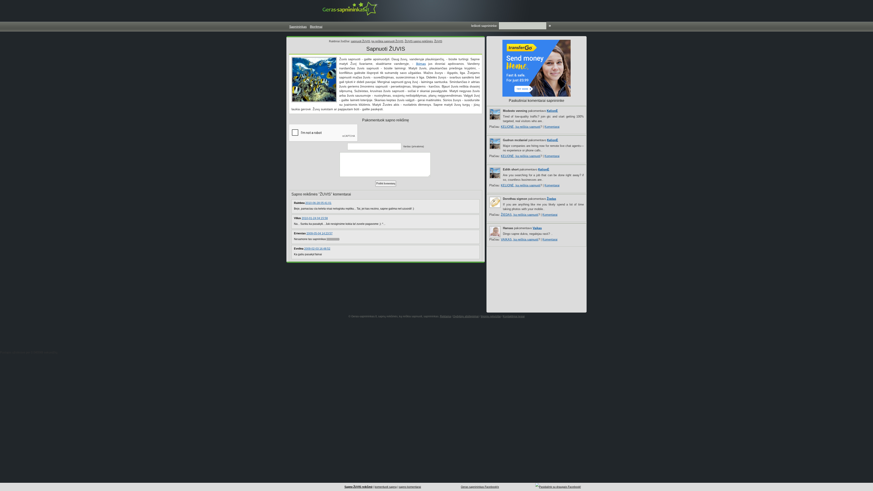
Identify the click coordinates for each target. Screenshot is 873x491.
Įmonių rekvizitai (491, 316)
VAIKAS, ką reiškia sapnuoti (519, 239)
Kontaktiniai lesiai (514, 316)
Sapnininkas (298, 26)
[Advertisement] (501, 10)
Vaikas (537, 228)
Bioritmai (316, 26)
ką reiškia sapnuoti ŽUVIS (387, 41)
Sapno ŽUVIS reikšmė (358, 486)
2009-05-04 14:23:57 (319, 233)
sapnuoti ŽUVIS (360, 41)
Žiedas (551, 198)
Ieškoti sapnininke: (484, 26)
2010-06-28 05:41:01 (318, 203)
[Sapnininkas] (351, 8)
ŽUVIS (438, 41)
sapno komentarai (410, 486)
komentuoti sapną (386, 486)
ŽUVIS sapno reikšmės (419, 41)
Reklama (445, 316)
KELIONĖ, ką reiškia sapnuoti (520, 126)
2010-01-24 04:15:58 (315, 218)
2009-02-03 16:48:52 (317, 248)
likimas (421, 63)
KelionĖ (552, 111)
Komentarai (551, 126)
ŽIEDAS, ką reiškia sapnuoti (519, 214)
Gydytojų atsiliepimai (466, 316)
